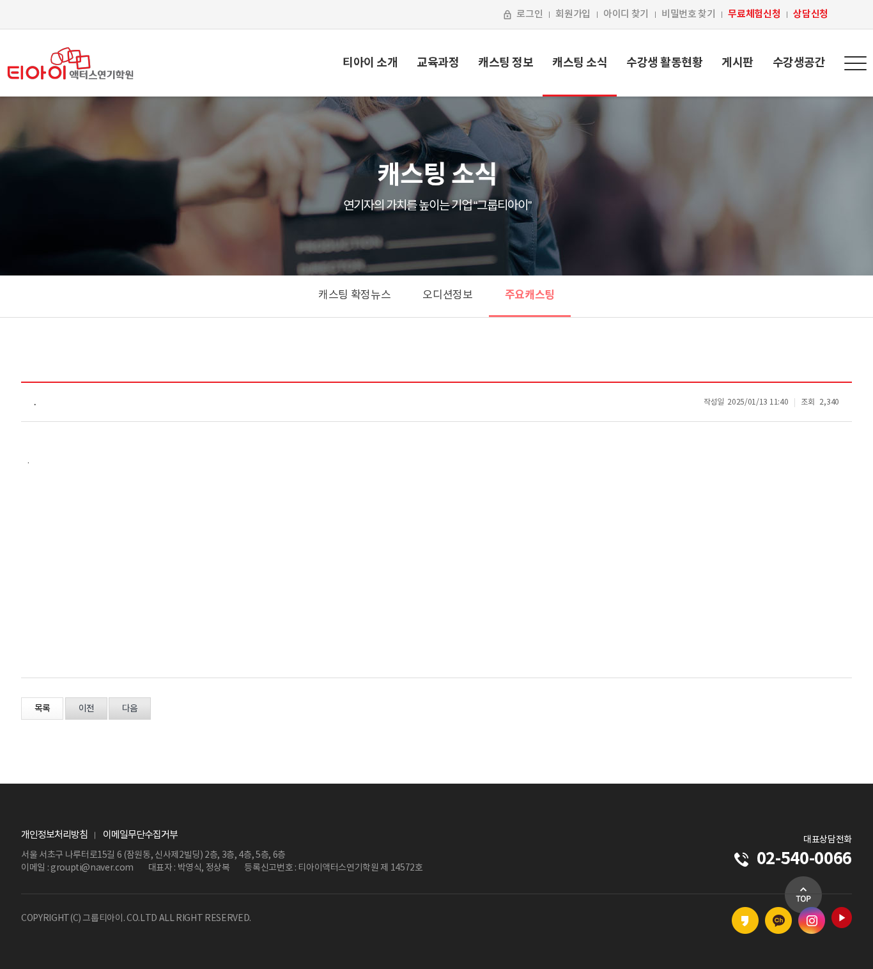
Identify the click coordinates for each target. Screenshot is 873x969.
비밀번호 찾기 (688, 14)
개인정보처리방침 (54, 835)
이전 (86, 709)
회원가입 (573, 14)
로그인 (529, 14)
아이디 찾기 (626, 14)
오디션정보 (447, 295)
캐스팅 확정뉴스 (354, 295)
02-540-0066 (804, 859)
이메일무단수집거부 (140, 835)
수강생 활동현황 (664, 63)
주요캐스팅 (530, 295)
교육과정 (438, 63)
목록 (42, 709)
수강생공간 (799, 63)
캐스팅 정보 (505, 63)
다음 (129, 709)
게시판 (737, 63)
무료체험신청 (754, 14)
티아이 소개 (370, 63)
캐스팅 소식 (579, 63)
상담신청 (810, 14)
